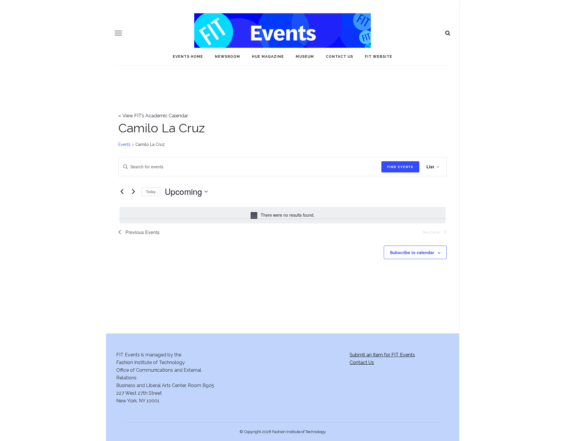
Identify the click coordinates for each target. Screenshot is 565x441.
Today (151, 191)
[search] (447, 33)
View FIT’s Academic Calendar (153, 116)
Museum (305, 57)
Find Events (400, 167)
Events (124, 144)
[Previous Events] (121, 191)
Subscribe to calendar (412, 252)
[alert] (282, 215)
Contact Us (339, 57)
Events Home (188, 57)
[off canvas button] (118, 33)
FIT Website (378, 57)
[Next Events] (133, 191)
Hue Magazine (268, 57)
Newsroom (227, 57)
